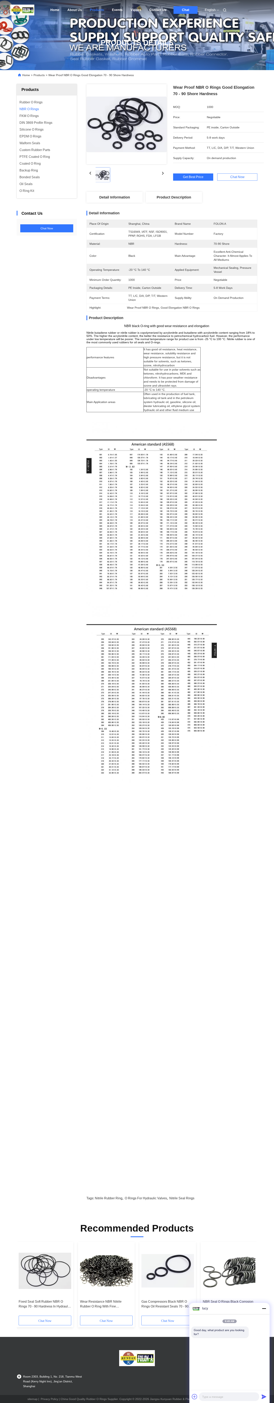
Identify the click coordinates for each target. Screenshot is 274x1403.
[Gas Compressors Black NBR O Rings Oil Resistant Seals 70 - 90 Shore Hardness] (167, 1271)
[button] (24, 1280)
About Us (74, 10)
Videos (136, 10)
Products (97, 10)
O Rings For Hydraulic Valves (146, 1198)
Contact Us (157, 10)
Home (54, 10)
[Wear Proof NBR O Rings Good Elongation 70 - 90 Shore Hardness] (126, 124)
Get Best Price (193, 177)
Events (117, 10)
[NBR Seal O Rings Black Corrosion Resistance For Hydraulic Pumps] (229, 1271)
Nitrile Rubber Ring (108, 1198)
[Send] (264, 1396)
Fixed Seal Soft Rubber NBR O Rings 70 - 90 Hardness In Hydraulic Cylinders (44, 1304)
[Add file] (194, 1396)
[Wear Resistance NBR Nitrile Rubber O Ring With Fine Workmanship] (106, 1271)
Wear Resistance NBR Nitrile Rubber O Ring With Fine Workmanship (101, 1304)
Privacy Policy (49, 1399)
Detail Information (114, 197)
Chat (185, 10)
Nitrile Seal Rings (181, 1198)
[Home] (22, 10)
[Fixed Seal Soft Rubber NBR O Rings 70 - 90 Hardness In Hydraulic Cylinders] (45, 1271)
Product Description (174, 197)
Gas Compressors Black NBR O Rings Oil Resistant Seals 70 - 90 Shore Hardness (165, 1304)
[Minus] (264, 1308)
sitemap (32, 1399)
